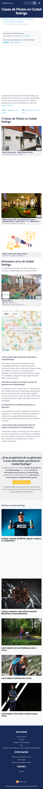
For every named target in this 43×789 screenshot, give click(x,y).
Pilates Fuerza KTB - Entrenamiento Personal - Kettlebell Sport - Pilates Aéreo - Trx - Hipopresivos (20, 220)
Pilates (6, 42)
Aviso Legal (21, 759)
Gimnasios (26, 36)
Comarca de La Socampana (14, 22)
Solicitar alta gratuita (21, 482)
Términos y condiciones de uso (21, 757)
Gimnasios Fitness (8, 19)
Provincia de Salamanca (25, 19)
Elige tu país (23, 782)
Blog (21, 745)
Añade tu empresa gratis (21, 742)
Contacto (21, 771)
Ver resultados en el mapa (21, 331)
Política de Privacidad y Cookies (21, 762)
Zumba (17, 42)
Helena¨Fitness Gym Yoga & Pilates (14, 254)
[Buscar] (35, 3)
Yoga (12, 42)
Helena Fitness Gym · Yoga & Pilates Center (17, 152)
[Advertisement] (21, 71)
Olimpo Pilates (7, 301)
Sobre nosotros (21, 737)
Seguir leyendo (7, 105)
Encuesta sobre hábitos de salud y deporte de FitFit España (21, 748)
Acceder (21, 739)
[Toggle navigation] (39, 3)
